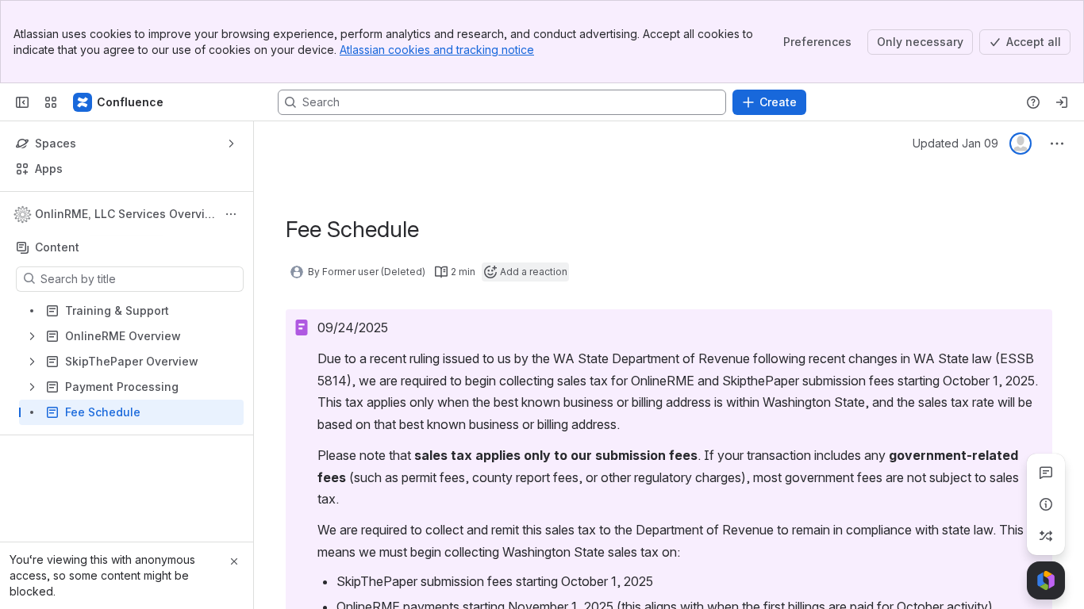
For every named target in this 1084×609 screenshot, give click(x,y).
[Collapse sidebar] (22, 102)
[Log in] (1061, 102)
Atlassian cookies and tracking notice (437, 49)
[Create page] (1046, 536)
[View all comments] (1046, 472)
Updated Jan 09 (955, 143)
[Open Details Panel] (1046, 504)
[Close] (234, 561)
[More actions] (230, 214)
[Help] (1033, 102)
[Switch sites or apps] (50, 102)
